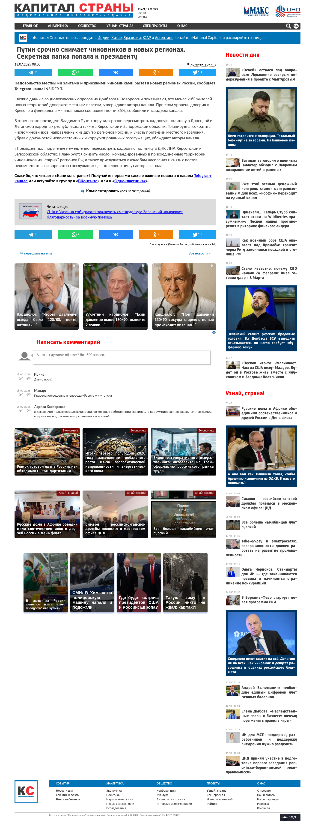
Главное (30, 26)
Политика (113, 795)
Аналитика (58, 26)
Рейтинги (213, 804)
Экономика (70, 430)
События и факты (67, 795)
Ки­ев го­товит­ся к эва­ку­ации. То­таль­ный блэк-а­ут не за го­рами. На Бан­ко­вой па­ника (261, 140)
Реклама (263, 804)
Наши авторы (266, 795)
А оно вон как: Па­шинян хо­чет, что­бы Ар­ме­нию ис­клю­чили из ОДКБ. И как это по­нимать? (261, 478)
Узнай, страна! (120, 26)
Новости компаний (220, 799)
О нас (182, 26)
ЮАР (147, 38)
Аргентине (164, 38)
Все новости (198, 253)
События (63, 783)
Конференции (166, 791)
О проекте (264, 791)
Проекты (213, 783)
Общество (87, 26)
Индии (104, 38)
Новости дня (242, 54)
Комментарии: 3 (203, 64)
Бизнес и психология (171, 799)
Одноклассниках (130, 181)
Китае (116, 38)
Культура (163, 795)
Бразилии (132, 38)
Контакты (263, 808)
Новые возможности (120, 804)
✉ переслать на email (37, 253)
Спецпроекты (155, 26)
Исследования (116, 808)
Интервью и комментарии (174, 804)
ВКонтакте (88, 181)
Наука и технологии (119, 799)
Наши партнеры (268, 799)
